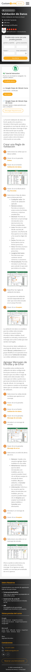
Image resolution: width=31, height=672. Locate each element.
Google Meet (5, 623)
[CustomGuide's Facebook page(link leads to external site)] (8, 654)
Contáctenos (7, 643)
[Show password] (26, 53)
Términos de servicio (12, 669)
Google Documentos (17, 620)
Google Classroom (6, 620)
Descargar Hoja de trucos (13, 110)
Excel (7, 630)
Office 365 (12, 630)
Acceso (20, 3)
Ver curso (8, 94)
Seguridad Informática (7, 638)
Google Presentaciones (21, 622)
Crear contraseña (21, 50)
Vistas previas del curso (12, 613)
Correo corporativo (21, 43)
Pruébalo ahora (10, 81)
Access (3, 630)
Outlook (18, 630)
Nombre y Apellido (8, 43)
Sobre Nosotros (8, 582)
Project (3, 631)
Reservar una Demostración (14, 661)
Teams (8, 631)
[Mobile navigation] (27, 3)
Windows (13, 631)
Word (18, 631)
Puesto (5, 50)
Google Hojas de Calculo (8, 622)
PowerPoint (25, 630)
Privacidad (22, 669)
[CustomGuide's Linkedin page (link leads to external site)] (3, 654)
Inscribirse (15, 58)
